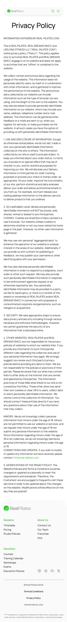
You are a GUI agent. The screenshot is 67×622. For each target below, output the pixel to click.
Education (9, 548)
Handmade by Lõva (33, 604)
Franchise (43, 533)
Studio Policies (12, 533)
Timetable (9, 525)
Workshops (10, 562)
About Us (43, 520)
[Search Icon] (52, 11)
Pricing (7, 529)
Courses (8, 554)
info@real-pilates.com (26, 457)
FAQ (40, 538)
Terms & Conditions (33, 591)
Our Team (43, 529)
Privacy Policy (33, 598)
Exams (7, 566)
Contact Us (44, 525)
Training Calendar (13, 558)
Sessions (9, 520)
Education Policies (14, 571)
